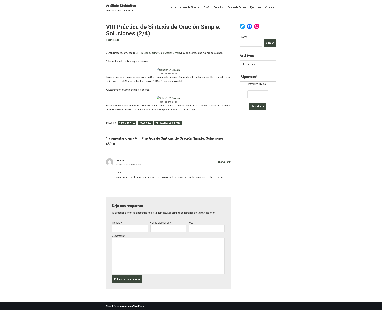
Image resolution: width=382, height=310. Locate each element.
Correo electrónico (160, 222)
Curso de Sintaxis (189, 7)
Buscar (243, 37)
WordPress (139, 306)
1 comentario (112, 40)
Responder (224, 162)
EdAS (206, 7)
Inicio (173, 7)
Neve (108, 306)
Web (191, 222)
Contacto (270, 7)
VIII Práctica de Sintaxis (167, 123)
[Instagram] (256, 26)
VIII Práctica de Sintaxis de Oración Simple (157, 52)
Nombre (117, 222)
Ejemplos (218, 7)
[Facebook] (249, 26)
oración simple (127, 123)
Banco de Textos (237, 7)
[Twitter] (242, 26)
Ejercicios (255, 7)
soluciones (145, 123)
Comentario (118, 236)
